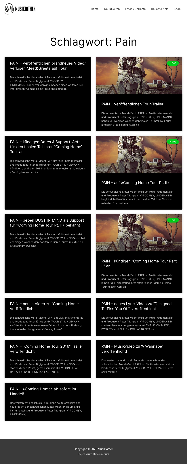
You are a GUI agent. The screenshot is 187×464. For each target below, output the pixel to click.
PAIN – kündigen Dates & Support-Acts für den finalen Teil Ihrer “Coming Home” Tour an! (46, 147)
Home (95, 9)
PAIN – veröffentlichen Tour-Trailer (132, 104)
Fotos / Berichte (135, 9)
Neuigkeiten (112, 9)
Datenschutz (101, 454)
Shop (177, 9)
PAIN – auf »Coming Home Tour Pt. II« (135, 182)
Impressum (85, 454)
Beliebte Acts (159, 9)
